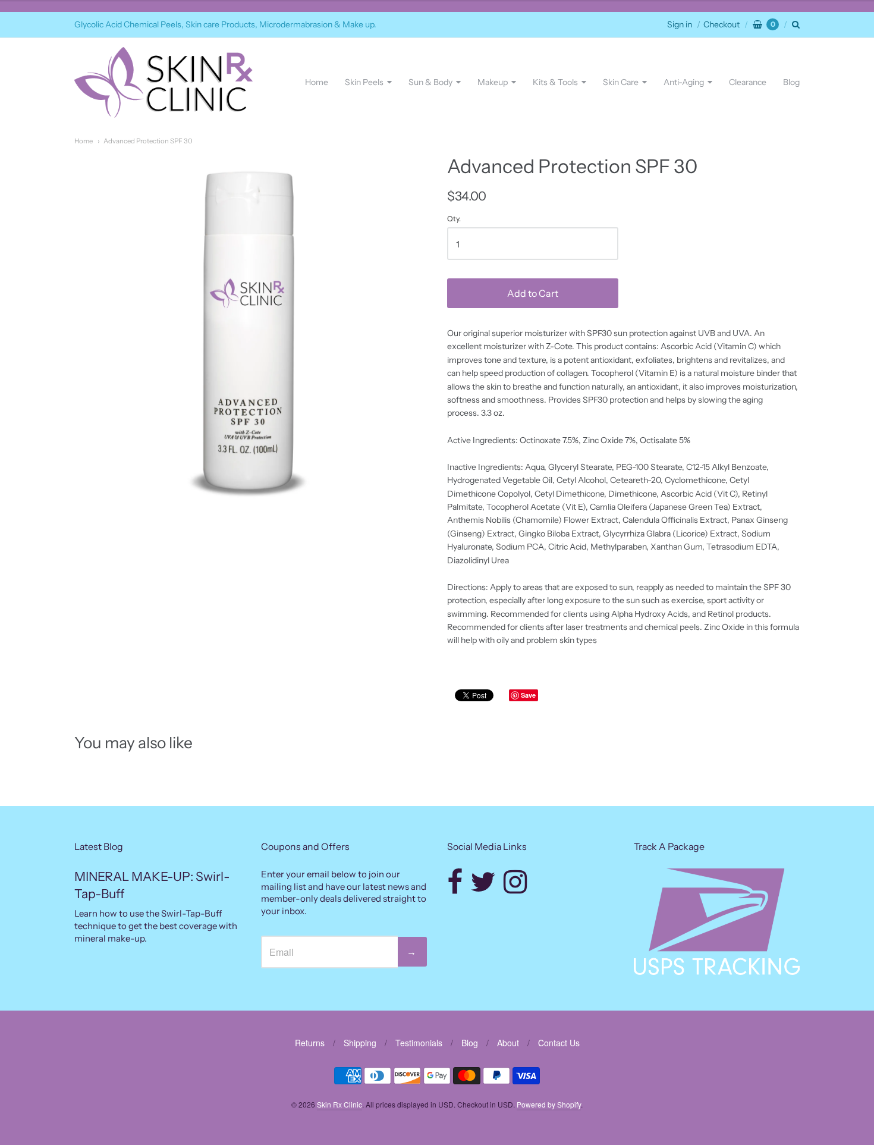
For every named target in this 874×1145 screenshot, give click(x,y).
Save (528, 695)
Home (316, 82)
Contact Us (559, 1043)
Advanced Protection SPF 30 (148, 141)
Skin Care (621, 82)
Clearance (747, 82)
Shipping (360, 1043)
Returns (310, 1043)
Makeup (492, 82)
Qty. (454, 219)
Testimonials (418, 1043)
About (508, 1043)
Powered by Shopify (549, 1104)
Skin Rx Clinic (339, 1104)
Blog (791, 82)
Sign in (679, 24)
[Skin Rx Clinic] (163, 82)
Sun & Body (430, 82)
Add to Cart (532, 293)
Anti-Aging (684, 82)
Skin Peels (364, 82)
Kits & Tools (555, 82)
